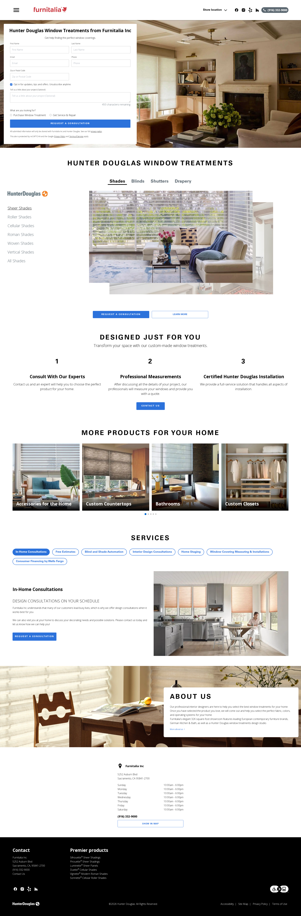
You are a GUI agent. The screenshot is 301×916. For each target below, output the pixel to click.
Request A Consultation (121, 314)
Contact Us (150, 406)
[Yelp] (250, 10)
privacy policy (96, 131)
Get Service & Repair (64, 115)
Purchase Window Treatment (29, 115)
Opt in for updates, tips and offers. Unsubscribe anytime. (42, 84)
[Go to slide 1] (145, 514)
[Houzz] (257, 10)
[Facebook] (236, 10)
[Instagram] (243, 10)
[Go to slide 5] (155, 514)
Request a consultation (34, 637)
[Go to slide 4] (153, 514)
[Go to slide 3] (150, 514)
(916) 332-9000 (127, 816)
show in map (150, 823)
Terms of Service (76, 136)
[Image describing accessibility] (279, 889)
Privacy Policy (59, 136)
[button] (16, 10)
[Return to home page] (77, 10)
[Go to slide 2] (148, 514)
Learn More (180, 314)
